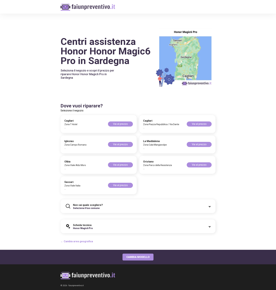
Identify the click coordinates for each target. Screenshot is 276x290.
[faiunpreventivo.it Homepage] (88, 275)
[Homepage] (88, 5)
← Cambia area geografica (77, 241)
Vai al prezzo (120, 123)
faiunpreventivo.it (76, 285)
